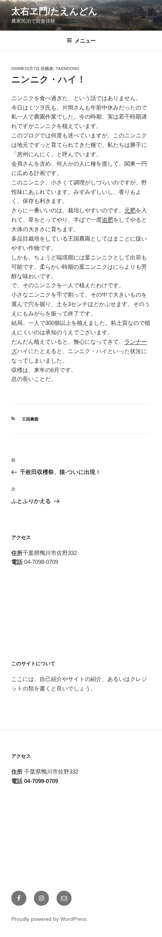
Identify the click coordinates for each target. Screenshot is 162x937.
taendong (67, 68)
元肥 (130, 210)
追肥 (107, 219)
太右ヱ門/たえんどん (54, 11)
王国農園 (30, 419)
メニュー (85, 41)
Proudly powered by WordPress (49, 919)
